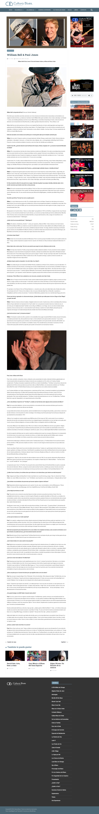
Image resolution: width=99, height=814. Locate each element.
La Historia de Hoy (57, 737)
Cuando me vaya (11, 642)
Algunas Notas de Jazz (58, 691)
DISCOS (70, 10)
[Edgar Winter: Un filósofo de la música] (58, 651)
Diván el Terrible (56, 723)
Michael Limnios (18, 58)
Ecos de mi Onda (56, 726)
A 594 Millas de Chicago (58, 687)
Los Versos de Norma (58, 758)
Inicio (10, 10)
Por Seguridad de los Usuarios (60, 776)
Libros (76, 10)
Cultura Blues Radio (59, 10)
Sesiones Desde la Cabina (59, 790)
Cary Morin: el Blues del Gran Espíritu (37, 664)
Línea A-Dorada (56, 747)
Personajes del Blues (57, 768)
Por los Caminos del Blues (59, 772)
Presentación (55, 779)
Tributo (53, 797)
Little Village (55, 751)
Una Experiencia (56, 800)
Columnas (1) (18, 10)
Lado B (53, 740)
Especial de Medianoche (58, 733)
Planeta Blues (10, 50)
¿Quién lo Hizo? (56, 786)
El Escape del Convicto (58, 730)
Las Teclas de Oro (56, 744)
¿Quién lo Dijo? (56, 783)
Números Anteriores (44, 10)
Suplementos (55, 793)
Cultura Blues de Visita (58, 715)
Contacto (83, 10)
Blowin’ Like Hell (56, 701)
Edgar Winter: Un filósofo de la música (57, 665)
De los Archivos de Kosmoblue (60, 719)
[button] (23, 10)
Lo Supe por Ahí (56, 754)
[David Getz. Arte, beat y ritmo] (15, 651)
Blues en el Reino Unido (58, 708)
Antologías (54, 694)
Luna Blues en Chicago (58, 761)
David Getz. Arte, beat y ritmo (13, 664)
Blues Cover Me (56, 705)
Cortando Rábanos (57, 712)
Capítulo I (63, 642)
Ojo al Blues (55, 765)
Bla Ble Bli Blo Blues (57, 698)
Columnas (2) (30, 10)
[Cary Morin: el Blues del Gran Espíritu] (36, 651)
